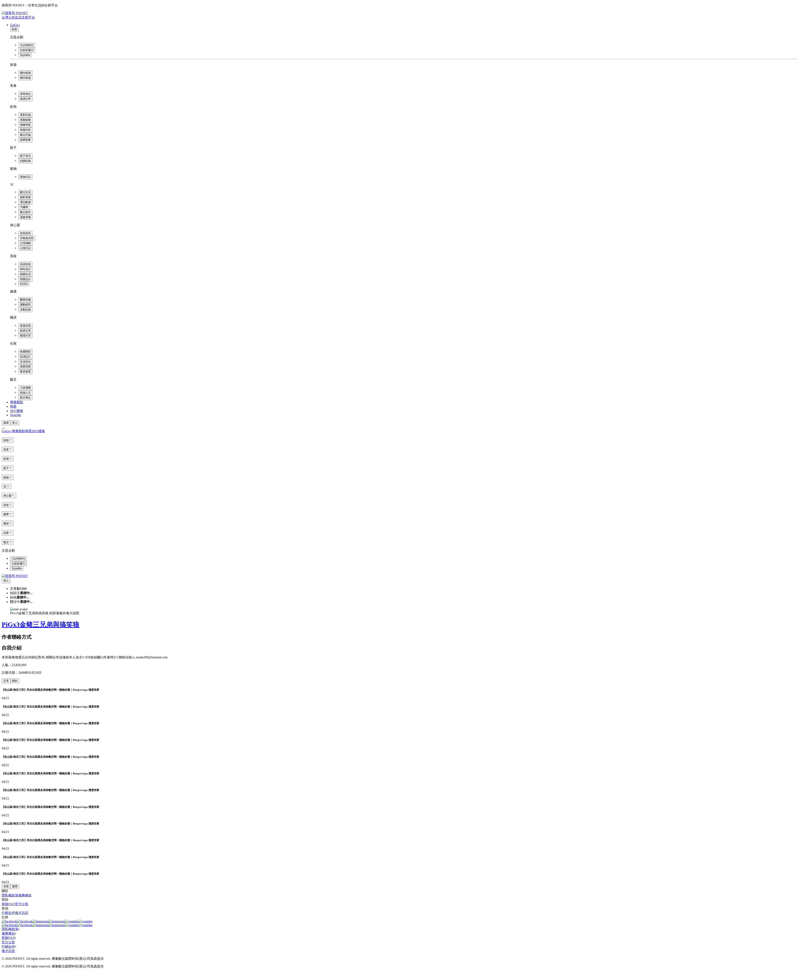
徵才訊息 (21, 913)
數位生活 (25, 192)
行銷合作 (8, 913)
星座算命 (25, 233)
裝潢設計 (25, 356)
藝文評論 (25, 134)
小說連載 (25, 387)
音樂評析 (25, 129)
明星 (13, 406)
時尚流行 (25, 269)
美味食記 (25, 93)
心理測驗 (25, 243)
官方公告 (21, 904)
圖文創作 (25, 212)
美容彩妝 (25, 264)
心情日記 (25, 248)
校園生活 (25, 274)
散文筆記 (25, 397)
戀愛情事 (25, 139)
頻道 (14, 29)
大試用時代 (26, 45)
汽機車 (24, 207)
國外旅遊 (25, 77)
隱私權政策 (10, 895)
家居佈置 (25, 371)
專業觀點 (16, 402)
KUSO (24, 284)
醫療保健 (25, 299)
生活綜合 (25, 361)
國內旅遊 (25, 72)
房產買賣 (25, 366)
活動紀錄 (25, 309)
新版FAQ (8, 904)
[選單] (3, 428)
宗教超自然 (26, 238)
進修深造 (25, 325)
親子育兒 (25, 155)
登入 (14, 422)
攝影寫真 (25, 197)
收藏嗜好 (25, 351)
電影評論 (25, 114)
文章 (6, 680)
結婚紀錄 (25, 160)
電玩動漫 (25, 202)
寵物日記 (25, 176)
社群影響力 (26, 50)
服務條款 (25, 895)
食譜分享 (25, 98)
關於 (14, 680)
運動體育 (25, 304)
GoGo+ (15, 25)
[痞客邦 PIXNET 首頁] (15, 576)
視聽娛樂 (25, 119)
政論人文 (25, 392)
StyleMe (25, 55)
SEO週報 (16, 411)
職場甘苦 (25, 335)
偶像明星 (25, 124)
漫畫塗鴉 (25, 217)
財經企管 (25, 330)
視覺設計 (25, 279)
